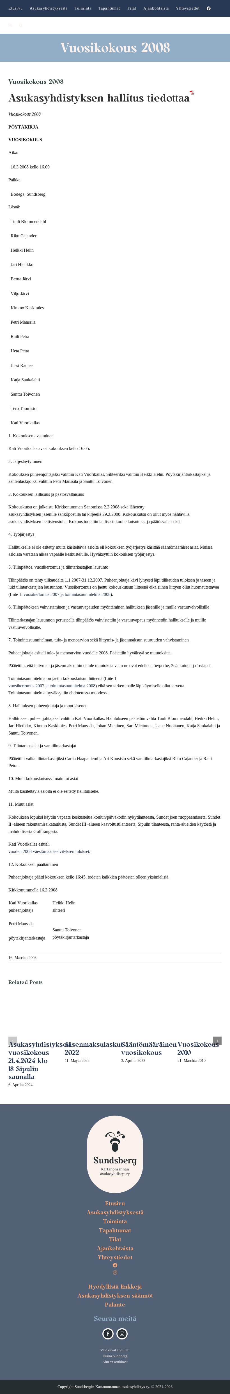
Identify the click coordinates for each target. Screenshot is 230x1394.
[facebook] (108, 1333)
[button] (21, 25)
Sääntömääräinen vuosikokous (149, 1048)
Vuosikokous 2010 (198, 1048)
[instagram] (122, 1333)
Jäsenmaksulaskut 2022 (94, 1048)
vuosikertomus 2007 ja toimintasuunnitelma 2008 (67, 594)
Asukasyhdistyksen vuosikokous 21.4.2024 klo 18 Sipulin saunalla (39, 1060)
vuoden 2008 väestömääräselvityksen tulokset (48, 851)
